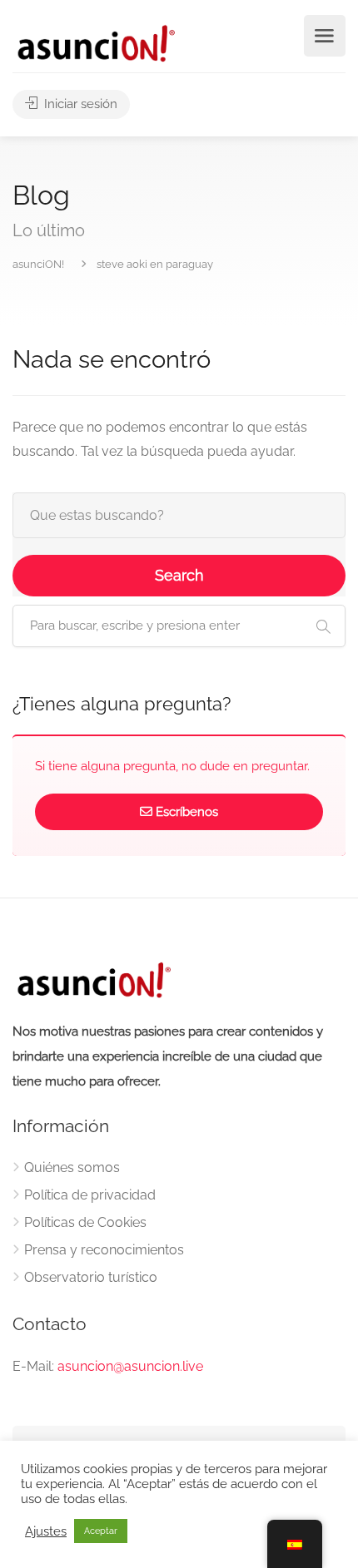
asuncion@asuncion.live (130, 1366)
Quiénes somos (72, 1167)
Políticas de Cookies (85, 1222)
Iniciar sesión (79, 103)
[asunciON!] (95, 43)
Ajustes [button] (46, 1531)
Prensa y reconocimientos (104, 1250)
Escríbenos (187, 811)
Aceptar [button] (100, 1531)
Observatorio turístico (90, 1277)
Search (179, 575)
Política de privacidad (90, 1195)
